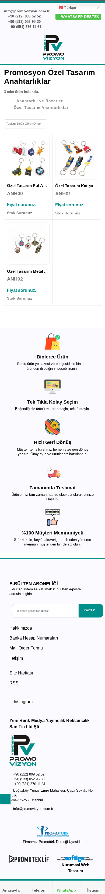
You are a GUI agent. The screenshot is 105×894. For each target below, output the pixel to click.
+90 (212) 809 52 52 (24, 16)
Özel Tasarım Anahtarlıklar (41, 107)
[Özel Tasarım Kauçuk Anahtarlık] (76, 158)
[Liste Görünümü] (62, 123)
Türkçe (69, 8)
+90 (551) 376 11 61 (24, 27)
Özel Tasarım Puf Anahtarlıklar (36, 185)
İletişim (16, 658)
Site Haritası (21, 673)
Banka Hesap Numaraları (33, 638)
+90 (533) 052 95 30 (24, 22)
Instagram (23, 701)
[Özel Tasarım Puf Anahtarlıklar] (28, 158)
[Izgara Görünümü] (53, 123)
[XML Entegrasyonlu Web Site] (29, 858)
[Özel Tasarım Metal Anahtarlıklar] (28, 243)
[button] (97, 48)
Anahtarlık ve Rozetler (39, 101)
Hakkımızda (20, 628)
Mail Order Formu (26, 648)
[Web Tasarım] (75, 858)
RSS (14, 683)
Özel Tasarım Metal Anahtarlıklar (37, 271)
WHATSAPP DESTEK (79, 17)
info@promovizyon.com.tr (33, 809)
